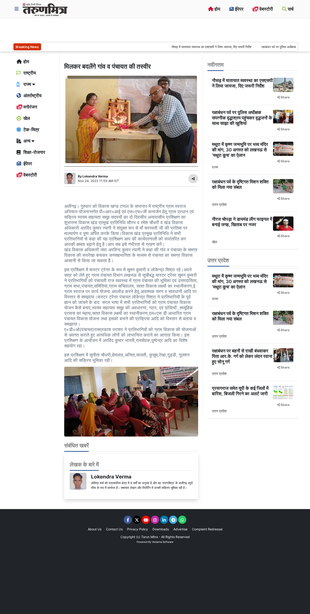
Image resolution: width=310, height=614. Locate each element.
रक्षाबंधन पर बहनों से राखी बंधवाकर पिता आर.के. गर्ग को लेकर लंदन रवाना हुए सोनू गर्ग (242, 356)
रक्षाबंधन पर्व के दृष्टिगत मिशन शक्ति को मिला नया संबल (240, 184)
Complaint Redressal (207, 529)
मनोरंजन (29, 107)
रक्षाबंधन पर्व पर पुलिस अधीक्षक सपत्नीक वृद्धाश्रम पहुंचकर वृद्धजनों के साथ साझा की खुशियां (242, 118)
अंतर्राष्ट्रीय (32, 95)
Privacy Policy (137, 529)
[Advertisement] (94, 29)
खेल (26, 118)
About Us (94, 529)
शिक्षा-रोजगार (33, 152)
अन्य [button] (27, 141)
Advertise (180, 529)
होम (216, 9)
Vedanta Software (162, 542)
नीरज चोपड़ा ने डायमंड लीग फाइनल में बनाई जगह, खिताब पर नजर (242, 221)
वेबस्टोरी (265, 9)
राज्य (215, 167)
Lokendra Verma (111, 476)
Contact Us (114, 529)
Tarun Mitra (149, 537)
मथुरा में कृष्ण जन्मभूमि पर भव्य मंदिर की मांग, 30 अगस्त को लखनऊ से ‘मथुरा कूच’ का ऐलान (240, 150)
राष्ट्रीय (29, 73)
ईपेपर (239, 9)
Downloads (161, 529)
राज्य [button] (27, 84)
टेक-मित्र (30, 129)
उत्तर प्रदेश (219, 204)
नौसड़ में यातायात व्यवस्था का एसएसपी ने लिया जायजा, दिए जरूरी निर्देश (197, 47)
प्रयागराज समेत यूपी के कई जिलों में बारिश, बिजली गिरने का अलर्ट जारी (240, 391)
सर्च (290, 9)
